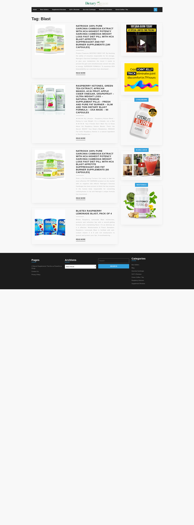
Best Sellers (44, 9)
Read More (80, 73)
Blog (133, 268)
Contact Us (35, 271)
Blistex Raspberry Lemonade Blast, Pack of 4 (94, 212)
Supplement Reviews (59, 9)
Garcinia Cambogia (89, 9)
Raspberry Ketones (105, 9)
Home (35, 9)
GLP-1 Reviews (74, 9)
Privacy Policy (36, 274)
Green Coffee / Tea (122, 9)
